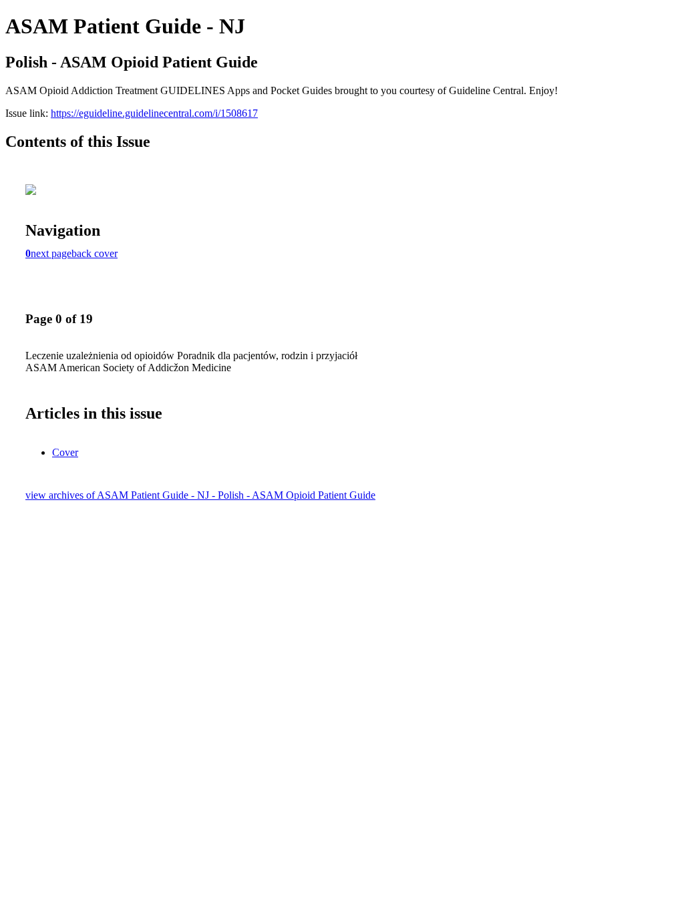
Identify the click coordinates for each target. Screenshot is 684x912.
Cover (65, 452)
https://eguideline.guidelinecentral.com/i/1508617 (154, 113)
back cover (94, 253)
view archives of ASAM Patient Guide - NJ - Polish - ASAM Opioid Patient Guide (200, 495)
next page (51, 253)
